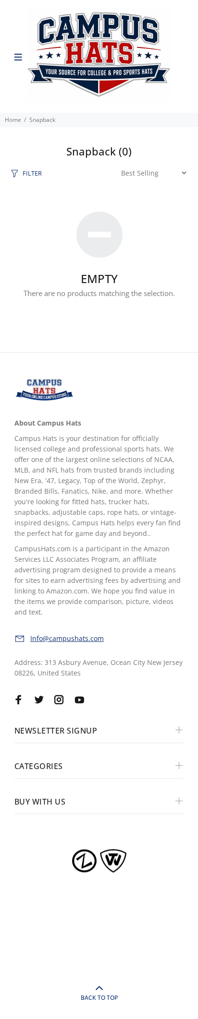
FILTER (32, 173)
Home (13, 120)
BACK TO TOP (99, 998)
